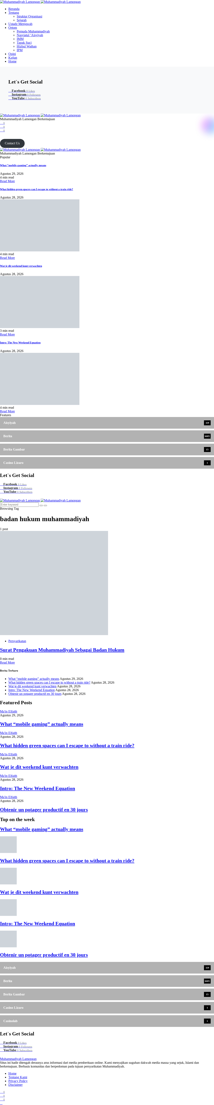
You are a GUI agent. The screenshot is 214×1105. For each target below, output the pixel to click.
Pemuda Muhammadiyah (33, 31)
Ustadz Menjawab (20, 24)
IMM (20, 39)
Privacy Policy (18, 1081)
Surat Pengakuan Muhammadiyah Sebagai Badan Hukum (62, 650)
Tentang (13, 12)
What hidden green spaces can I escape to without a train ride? (36, 189)
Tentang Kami (17, 1077)
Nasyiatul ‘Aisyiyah (30, 35)
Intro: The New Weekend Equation (20, 342)
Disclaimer (15, 1084)
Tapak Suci (24, 42)
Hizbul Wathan (27, 46)
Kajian (12, 57)
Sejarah (22, 20)
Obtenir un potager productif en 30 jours (34, 693)
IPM (20, 50)
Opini (12, 54)
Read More (7, 181)
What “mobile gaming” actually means (23, 165)
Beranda (13, 9)
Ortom (12, 27)
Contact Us (12, 143)
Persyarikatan (17, 641)
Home (12, 61)
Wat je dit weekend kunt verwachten (21, 265)
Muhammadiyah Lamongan (18, 1059)
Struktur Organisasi (29, 16)
